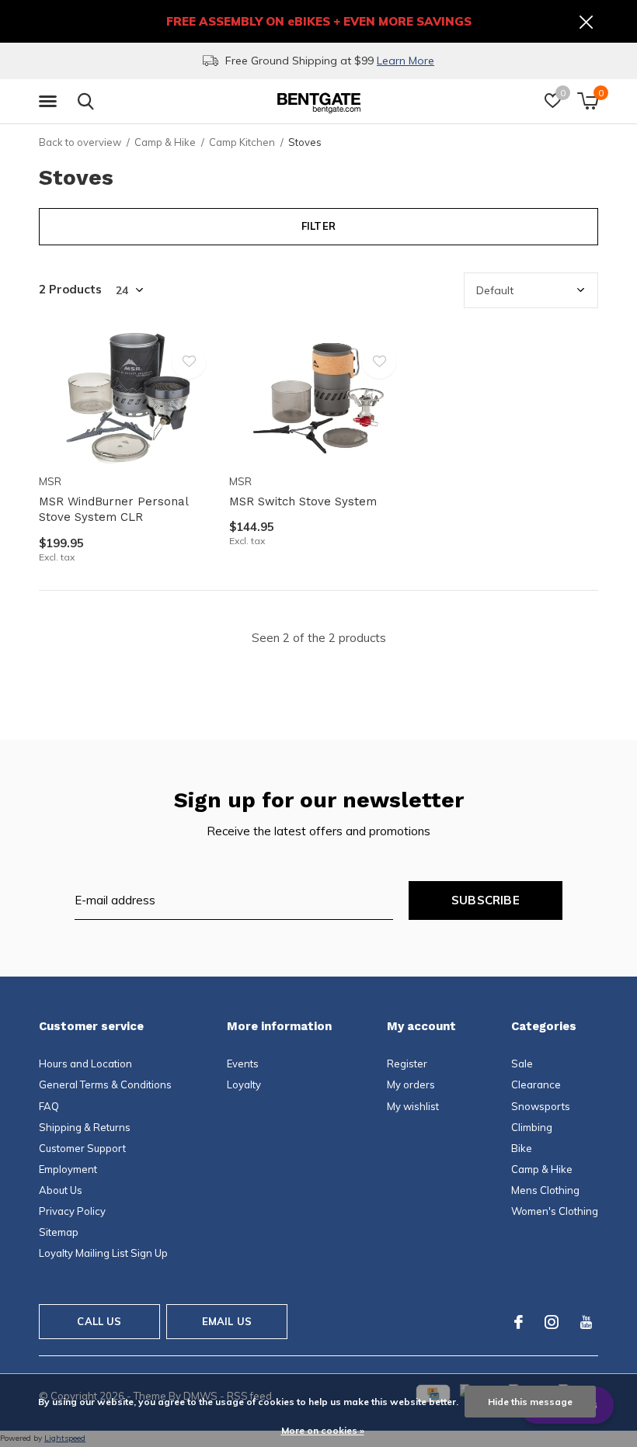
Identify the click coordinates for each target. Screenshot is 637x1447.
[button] (50, 101)
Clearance (536, 1084)
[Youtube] (586, 1322)
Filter (318, 226)
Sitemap (58, 1232)
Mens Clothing (545, 1190)
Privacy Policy (72, 1211)
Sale (522, 1063)
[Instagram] (552, 1322)
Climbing (531, 1127)
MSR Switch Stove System (303, 501)
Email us (227, 1321)
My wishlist (413, 1106)
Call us (99, 1321)
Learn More (405, 61)
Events (243, 1063)
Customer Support (82, 1148)
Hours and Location (85, 1063)
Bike (521, 1148)
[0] (587, 100)
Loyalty (244, 1084)
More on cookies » (322, 1430)
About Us (60, 1190)
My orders (411, 1084)
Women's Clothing (554, 1211)
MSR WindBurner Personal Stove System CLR (113, 509)
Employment (68, 1169)
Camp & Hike (165, 142)
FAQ (49, 1106)
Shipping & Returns (85, 1127)
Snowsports (540, 1106)
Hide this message (530, 1401)
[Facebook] (518, 1322)
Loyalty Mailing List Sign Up (103, 1253)
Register (407, 1063)
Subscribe (485, 900)
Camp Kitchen (242, 142)
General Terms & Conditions (105, 1084)
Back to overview (80, 142)
